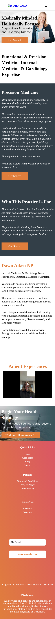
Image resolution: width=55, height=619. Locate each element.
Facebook (27, 508)
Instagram (27, 512)
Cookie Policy (27, 488)
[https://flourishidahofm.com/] (17, 6)
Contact (27, 465)
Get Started (27, 457)
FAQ (27, 461)
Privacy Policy (27, 485)
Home (28, 454)
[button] (45, 6)
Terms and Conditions (27, 481)
